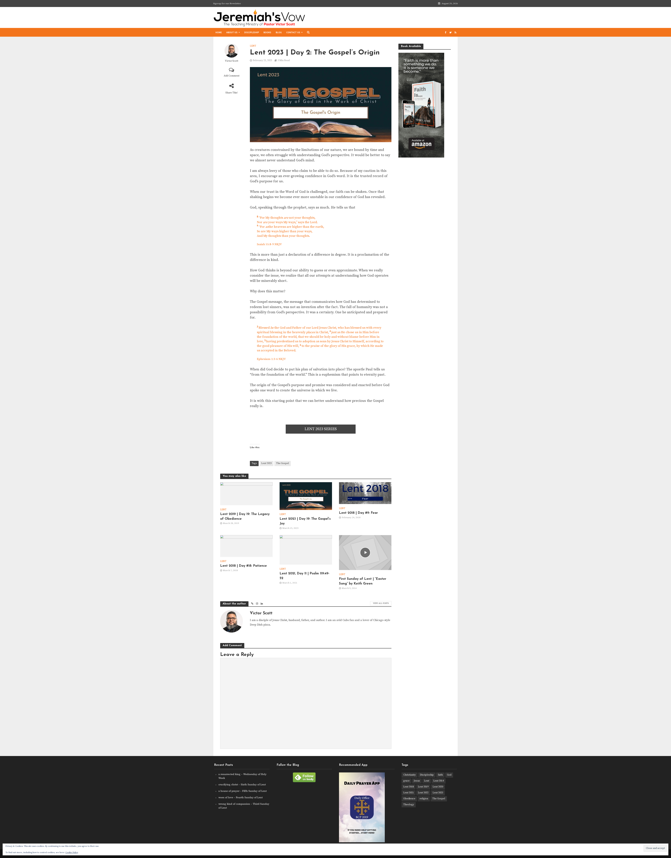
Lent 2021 (408, 792)
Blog (279, 32)
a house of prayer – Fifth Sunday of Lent (242, 791)
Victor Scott (231, 61)
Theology (408, 804)
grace (406, 780)
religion (424, 798)
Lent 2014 (438, 780)
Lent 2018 (408, 786)
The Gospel (282, 463)
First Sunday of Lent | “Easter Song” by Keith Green (362, 581)
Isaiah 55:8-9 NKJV (269, 244)
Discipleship (251, 32)
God (449, 774)
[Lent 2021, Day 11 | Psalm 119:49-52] (306, 549)
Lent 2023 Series (321, 429)
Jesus (417, 780)
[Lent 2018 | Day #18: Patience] (246, 545)
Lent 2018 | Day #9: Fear (358, 513)
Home (218, 32)
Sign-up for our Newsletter (227, 3)
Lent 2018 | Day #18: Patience (243, 566)
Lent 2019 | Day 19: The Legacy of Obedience (245, 517)
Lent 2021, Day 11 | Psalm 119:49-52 (304, 576)
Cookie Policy (71, 852)
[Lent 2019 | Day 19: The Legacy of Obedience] (246, 493)
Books (267, 32)
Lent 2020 (438, 786)
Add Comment (231, 75)
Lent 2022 (423, 792)
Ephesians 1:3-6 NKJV (271, 359)
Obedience (409, 798)
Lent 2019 (423, 786)
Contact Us (293, 32)
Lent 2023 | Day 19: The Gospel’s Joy (305, 521)
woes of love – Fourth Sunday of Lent (240, 797)
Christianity (409, 774)
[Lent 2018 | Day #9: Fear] (365, 493)
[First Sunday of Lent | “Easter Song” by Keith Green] (365, 552)
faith (440, 774)
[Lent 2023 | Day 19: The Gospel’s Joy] (306, 496)
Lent (253, 46)
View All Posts (381, 603)
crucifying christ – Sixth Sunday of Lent (242, 784)
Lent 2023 (266, 463)
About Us (231, 32)
